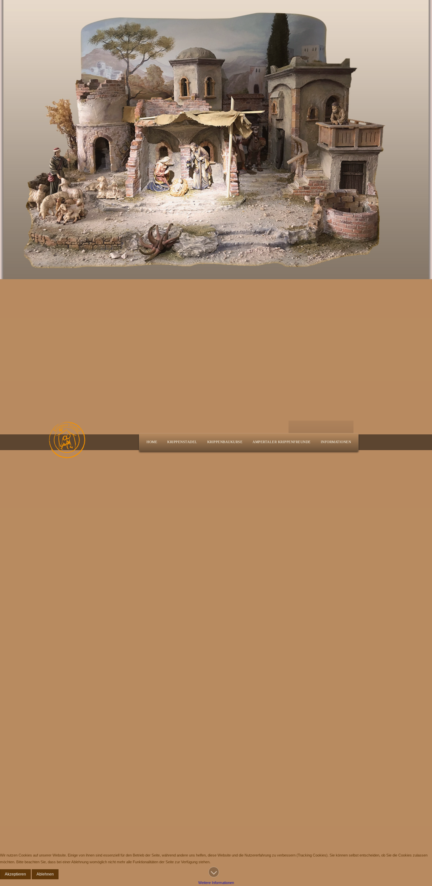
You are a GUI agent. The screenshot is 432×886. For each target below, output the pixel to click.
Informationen (336, 442)
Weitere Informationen (216, 883)
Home (151, 442)
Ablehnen (45, 874)
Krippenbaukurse (225, 442)
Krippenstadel (182, 442)
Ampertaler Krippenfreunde (281, 442)
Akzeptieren (15, 874)
